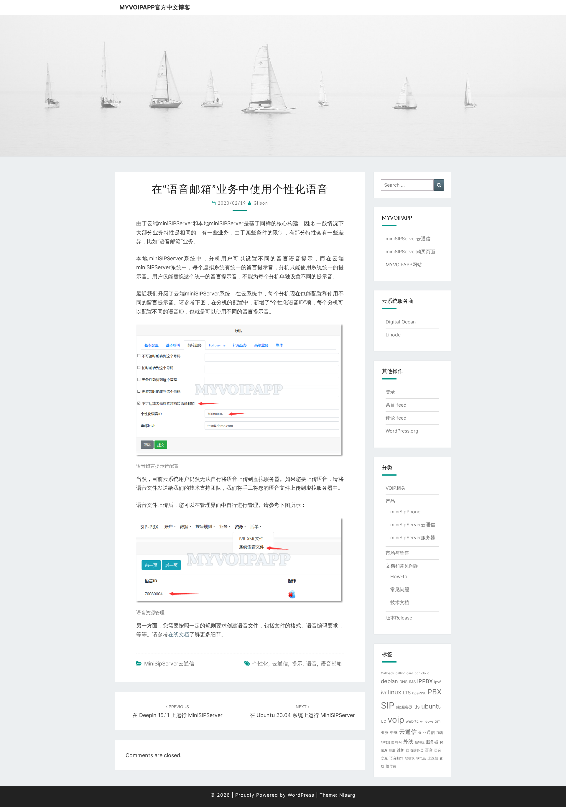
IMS (412, 681)
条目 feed (396, 405)
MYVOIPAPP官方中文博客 (154, 7)
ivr (383, 693)
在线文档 (178, 634)
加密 (439, 732)
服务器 (432, 741)
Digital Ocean (401, 322)
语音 (311, 663)
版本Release (399, 618)
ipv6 (438, 682)
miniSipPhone (405, 512)
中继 (394, 732)
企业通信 (426, 732)
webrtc (412, 721)
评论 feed (396, 418)
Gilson (261, 203)
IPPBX (425, 681)
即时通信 (387, 742)
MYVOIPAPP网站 (404, 264)
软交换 (410, 758)
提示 (297, 663)
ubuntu (431, 706)
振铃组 (419, 742)
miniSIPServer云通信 (408, 238)
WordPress (301, 795)
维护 (400, 750)
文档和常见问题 (402, 566)
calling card (404, 673)
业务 (385, 732)
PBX (434, 691)
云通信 (280, 663)
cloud (425, 673)
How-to (398, 576)
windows (427, 722)
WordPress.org (402, 431)
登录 (390, 392)
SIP (387, 705)
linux (394, 692)
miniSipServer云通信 (169, 663)
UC (383, 721)
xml (438, 721)
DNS (403, 681)
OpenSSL (419, 693)
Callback (387, 673)
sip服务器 (404, 707)
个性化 (260, 663)
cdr (417, 673)
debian (389, 681)
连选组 (432, 758)
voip (396, 720)
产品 (390, 501)
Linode (393, 335)
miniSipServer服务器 (412, 537)
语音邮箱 (331, 663)
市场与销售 (397, 553)
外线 (408, 741)
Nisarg (347, 795)
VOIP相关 (396, 488)
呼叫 (398, 742)
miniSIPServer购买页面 (410, 251)
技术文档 (399, 602)
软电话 (421, 758)
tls (417, 707)
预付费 (391, 766)
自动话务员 (415, 750)
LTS (407, 693)
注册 (392, 750)
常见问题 (399, 589)
